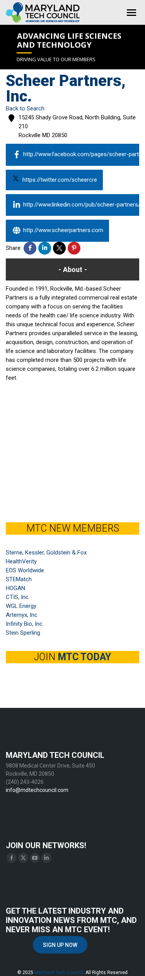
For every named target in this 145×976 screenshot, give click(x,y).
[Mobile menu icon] (131, 12)
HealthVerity (21, 561)
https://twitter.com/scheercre (59, 179)
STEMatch (19, 579)
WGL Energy (21, 605)
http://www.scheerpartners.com (63, 230)
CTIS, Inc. (18, 597)
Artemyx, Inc (22, 614)
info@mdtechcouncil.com (37, 790)
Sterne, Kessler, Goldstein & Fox (46, 552)
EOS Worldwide (25, 570)
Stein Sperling (23, 632)
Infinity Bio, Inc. (25, 623)
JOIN (72, 657)
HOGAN (15, 588)
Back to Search (25, 108)
